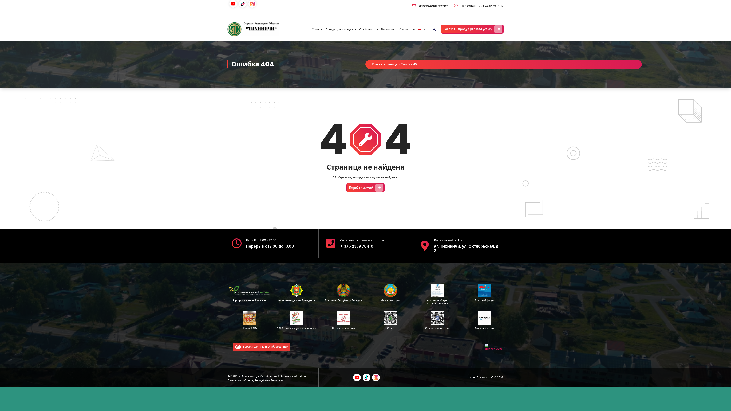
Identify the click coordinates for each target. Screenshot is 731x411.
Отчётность (367, 29)
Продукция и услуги (339, 29)
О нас (316, 29)
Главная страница (384, 64)
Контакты (405, 29)
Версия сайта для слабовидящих (264, 347)
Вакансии (388, 29)
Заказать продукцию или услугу (468, 29)
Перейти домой (361, 188)
